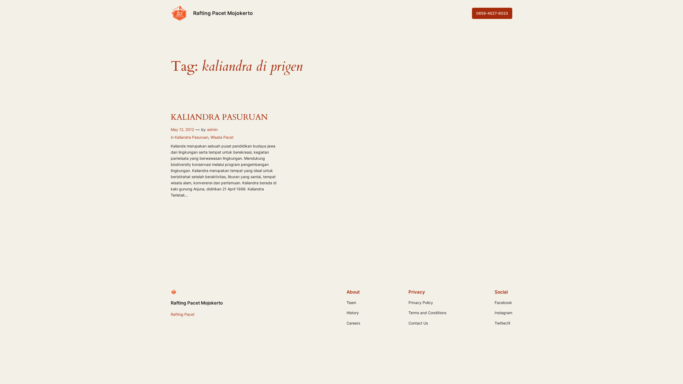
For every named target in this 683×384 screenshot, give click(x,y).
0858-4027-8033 (492, 13)
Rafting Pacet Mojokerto (223, 13)
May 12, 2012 (182, 129)
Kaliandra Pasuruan (191, 137)
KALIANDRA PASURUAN (219, 117)
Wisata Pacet (222, 137)
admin (212, 129)
